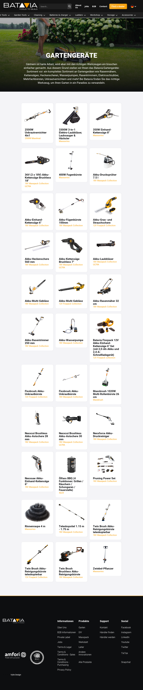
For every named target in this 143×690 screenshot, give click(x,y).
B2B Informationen (66, 632)
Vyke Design (16, 674)
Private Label (63, 637)
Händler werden (107, 637)
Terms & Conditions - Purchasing (63, 662)
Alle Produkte (85, 662)
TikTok (124, 653)
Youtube (125, 642)
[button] (133, 6)
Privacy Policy (64, 669)
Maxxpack (84, 637)
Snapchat (126, 662)
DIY (80, 632)
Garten (82, 627)
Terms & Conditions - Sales (66, 653)
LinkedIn (125, 637)
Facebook (126, 627)
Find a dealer (118, 6)
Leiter (81, 647)
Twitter (124, 647)
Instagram (126, 632)
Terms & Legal (64, 647)
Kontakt (104, 627)
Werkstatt (83, 642)
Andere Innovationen (85, 653)
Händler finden (107, 632)
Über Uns (61, 627)
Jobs (59, 642)
